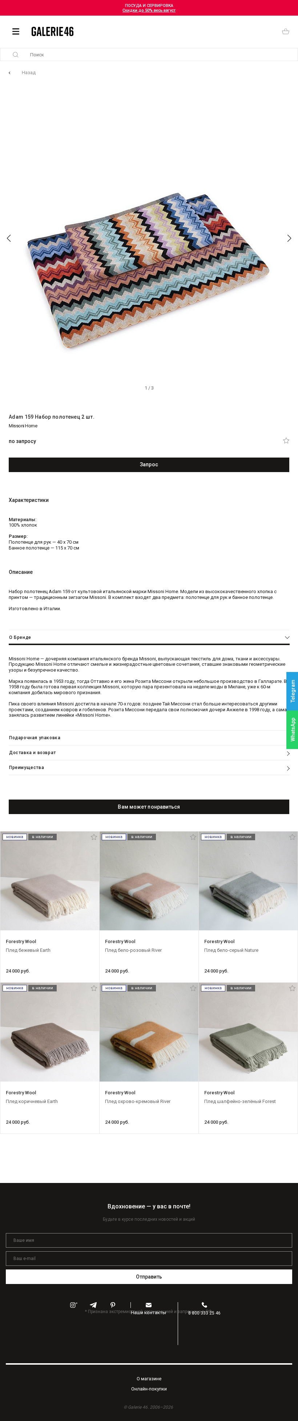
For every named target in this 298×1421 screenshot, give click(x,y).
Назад (29, 72)
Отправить (149, 1277)
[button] (8, 238)
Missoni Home (23, 425)
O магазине (149, 1378)
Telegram (293, 691)
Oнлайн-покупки (149, 1389)
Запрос (149, 464)
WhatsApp (293, 729)
